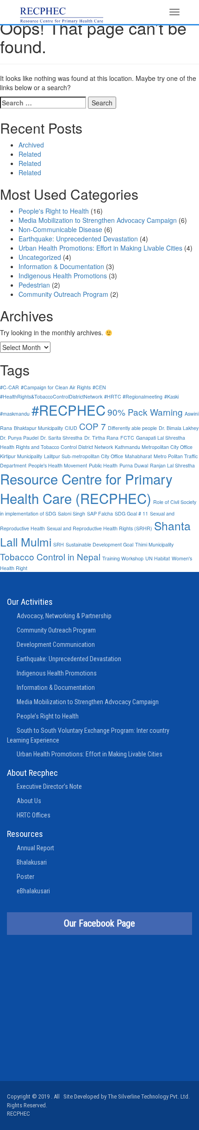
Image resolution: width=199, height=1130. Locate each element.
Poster (25, 876)
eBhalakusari (33, 891)
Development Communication (56, 644)
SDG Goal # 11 (131, 513)
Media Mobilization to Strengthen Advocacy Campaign (98, 220)
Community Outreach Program (63, 294)
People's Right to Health (54, 210)
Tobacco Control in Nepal (50, 556)
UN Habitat (157, 558)
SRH (58, 544)
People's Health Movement (57, 465)
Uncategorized (40, 257)
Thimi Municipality (154, 544)
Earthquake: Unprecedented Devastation (78, 238)
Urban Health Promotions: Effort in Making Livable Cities (100, 247)
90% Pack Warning (145, 411)
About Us (29, 801)
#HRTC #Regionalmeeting (133, 396)
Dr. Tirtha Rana (101, 437)
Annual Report (35, 848)
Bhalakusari (32, 862)
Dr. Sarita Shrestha (61, 437)
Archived (31, 144)
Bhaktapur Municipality (38, 427)
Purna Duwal (133, 465)
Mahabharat (138, 456)
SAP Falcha (100, 513)
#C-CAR (9, 387)
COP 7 (92, 426)
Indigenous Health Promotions (63, 275)
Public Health (103, 465)
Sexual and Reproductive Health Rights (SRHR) (99, 528)
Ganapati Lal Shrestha (160, 437)
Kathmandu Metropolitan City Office (154, 446)
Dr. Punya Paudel (19, 437)
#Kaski (171, 396)
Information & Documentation (61, 266)
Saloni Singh (71, 513)
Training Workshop (122, 558)
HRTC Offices (33, 815)
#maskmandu (15, 413)
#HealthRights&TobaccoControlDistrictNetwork (51, 396)
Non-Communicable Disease (60, 229)
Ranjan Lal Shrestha (172, 465)
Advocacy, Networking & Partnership (64, 616)
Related (30, 154)
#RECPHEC (68, 409)
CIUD (71, 427)
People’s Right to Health (48, 716)
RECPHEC (18, 1113)
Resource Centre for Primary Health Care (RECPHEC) (86, 488)
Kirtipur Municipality (21, 456)
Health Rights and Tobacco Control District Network (56, 446)
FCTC (127, 437)
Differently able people (132, 427)
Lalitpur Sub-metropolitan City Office (83, 456)
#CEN (99, 387)
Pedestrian (34, 284)
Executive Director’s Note (49, 786)
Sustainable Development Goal (99, 544)
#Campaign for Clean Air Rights (56, 387)
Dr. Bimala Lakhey (179, 427)
